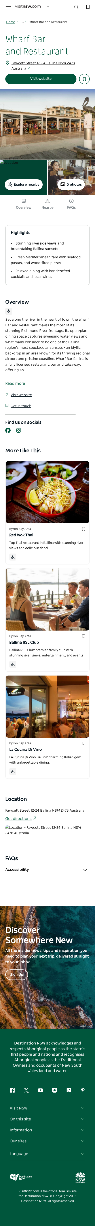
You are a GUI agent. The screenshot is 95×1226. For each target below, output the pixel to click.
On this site (20, 1119)
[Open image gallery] (47, 124)
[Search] (76, 8)
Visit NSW (18, 1108)
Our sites (18, 1141)
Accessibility (17, 870)
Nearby (48, 207)
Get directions (18, 819)
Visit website (40, 79)
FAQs (71, 207)
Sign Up (16, 974)
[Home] (28, 7)
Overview (23, 207)
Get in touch (21, 406)
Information (21, 1130)
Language (19, 1154)
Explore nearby (27, 184)
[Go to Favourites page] (87, 6)
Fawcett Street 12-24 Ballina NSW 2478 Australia (43, 65)
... (23, 22)
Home (10, 22)
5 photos (74, 184)
